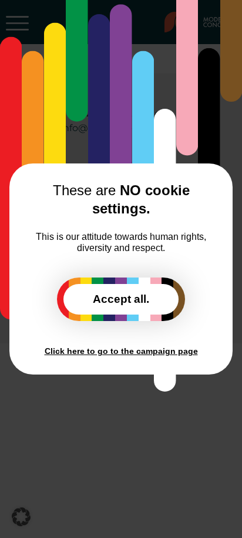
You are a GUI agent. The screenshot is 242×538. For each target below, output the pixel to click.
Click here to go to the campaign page (121, 351)
